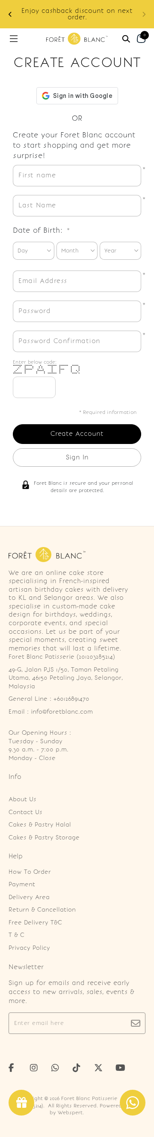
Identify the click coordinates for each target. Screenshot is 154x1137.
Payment (22, 884)
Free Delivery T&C (35, 922)
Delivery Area (29, 897)
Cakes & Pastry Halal (40, 824)
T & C (16, 935)
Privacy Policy (29, 948)
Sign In (77, 457)
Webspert (70, 1113)
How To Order (30, 872)
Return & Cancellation (42, 909)
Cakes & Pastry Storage (44, 837)
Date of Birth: (41, 230)
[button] (10, 14)
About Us (22, 799)
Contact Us (25, 812)
